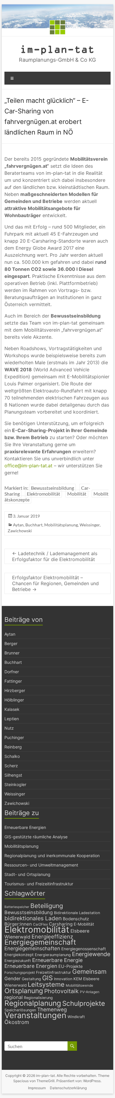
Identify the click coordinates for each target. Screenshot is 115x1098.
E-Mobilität (84, 924)
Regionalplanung (32, 1003)
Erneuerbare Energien (25, 827)
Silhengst (13, 775)
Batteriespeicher (16, 907)
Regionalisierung (38, 997)
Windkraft (76, 1017)
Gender (12, 978)
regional (13, 997)
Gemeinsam (89, 971)
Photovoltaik (61, 991)
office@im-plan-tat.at (28, 466)
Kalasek (11, 709)
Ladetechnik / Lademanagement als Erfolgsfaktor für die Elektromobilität (54, 556)
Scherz (11, 765)
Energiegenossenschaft (83, 948)
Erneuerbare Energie (57, 960)
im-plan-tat (57, 49)
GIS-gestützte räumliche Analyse (36, 836)
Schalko (12, 756)
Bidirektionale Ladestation (77, 913)
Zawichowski (20, 530)
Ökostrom (16, 1022)
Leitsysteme (46, 984)
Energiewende (91, 954)
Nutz (9, 728)
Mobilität (76, 493)
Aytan (18, 524)
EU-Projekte (70, 966)
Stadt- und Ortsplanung (27, 874)
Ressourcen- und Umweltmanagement (41, 864)
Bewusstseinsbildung (52, 488)
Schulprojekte (83, 1003)
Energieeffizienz (52, 936)
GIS (47, 978)
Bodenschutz (76, 918)
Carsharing (61, 924)
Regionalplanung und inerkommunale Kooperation (52, 855)
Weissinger (90, 524)
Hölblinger (14, 699)
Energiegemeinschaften (32, 948)
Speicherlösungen (20, 1010)
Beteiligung (46, 905)
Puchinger (14, 737)
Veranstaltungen (35, 1015)
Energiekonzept (19, 954)
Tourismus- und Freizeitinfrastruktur (38, 883)
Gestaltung (31, 979)
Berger (10, 643)
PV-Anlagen (89, 992)
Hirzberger (14, 690)
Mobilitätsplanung (61, 524)
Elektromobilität (43, 493)
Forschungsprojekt (19, 973)
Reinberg (13, 746)
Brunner (11, 652)
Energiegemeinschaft (40, 942)
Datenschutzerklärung (68, 1088)
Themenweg (52, 1009)
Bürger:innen (18, 924)
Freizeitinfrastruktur (53, 972)
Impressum (37, 1088)
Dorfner (11, 671)
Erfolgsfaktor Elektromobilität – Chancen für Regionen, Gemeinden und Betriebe (55, 583)
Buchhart (33, 524)
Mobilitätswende (79, 985)
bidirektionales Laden (33, 918)
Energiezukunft (17, 960)
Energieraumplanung (53, 955)
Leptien (11, 718)
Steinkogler (15, 784)
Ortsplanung (23, 991)
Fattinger (13, 681)
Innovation (63, 979)
